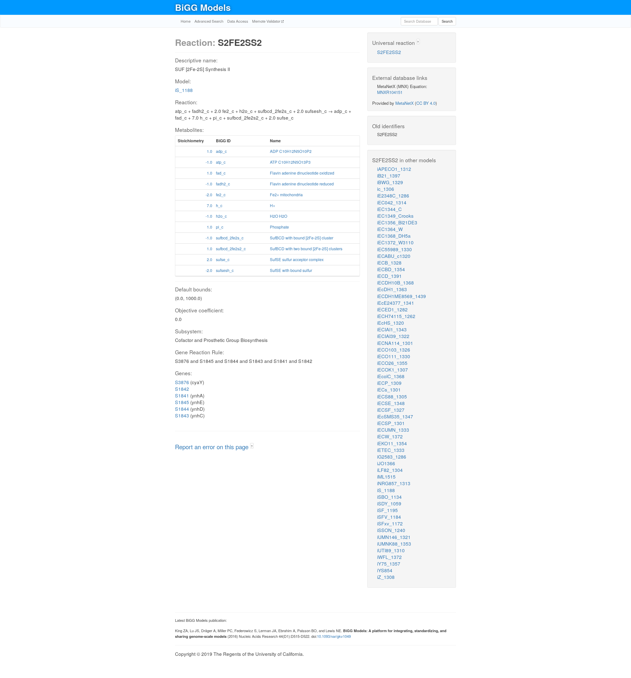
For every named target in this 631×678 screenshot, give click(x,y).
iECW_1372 (390, 436)
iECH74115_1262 (396, 316)
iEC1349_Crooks (395, 215)
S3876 (182, 382)
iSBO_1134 (389, 496)
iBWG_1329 (390, 182)
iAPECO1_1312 (394, 168)
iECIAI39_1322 (393, 336)
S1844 (182, 408)
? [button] (252, 446)
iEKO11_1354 (392, 443)
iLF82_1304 (390, 469)
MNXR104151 (390, 92)
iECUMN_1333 (393, 429)
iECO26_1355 (392, 362)
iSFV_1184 (389, 516)
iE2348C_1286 (393, 195)
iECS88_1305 (392, 396)
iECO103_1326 (393, 349)
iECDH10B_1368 (395, 282)
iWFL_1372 (389, 556)
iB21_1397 (388, 175)
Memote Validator (266, 21)
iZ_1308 (386, 576)
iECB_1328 (389, 262)
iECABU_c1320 (393, 255)
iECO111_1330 (393, 356)
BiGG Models (203, 7)
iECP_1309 (389, 382)
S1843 (182, 415)
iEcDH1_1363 (392, 289)
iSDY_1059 (389, 503)
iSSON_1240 (391, 530)
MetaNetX (404, 103)
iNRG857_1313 (393, 483)
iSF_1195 (387, 510)
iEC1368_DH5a (394, 235)
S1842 (182, 388)
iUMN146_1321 (394, 537)
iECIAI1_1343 (392, 329)
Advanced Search (208, 21)
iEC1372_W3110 (395, 242)
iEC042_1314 (391, 202)
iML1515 (386, 476)
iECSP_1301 (391, 423)
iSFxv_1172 (390, 523)
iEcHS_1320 (390, 322)
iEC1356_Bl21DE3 (397, 222)
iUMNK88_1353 (394, 543)
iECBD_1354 (391, 269)
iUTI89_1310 (391, 550)
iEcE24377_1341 (395, 302)
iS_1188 (184, 90)
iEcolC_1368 (390, 376)
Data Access (237, 21)
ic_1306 (385, 188)
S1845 (182, 402)
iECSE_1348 (391, 403)
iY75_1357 (388, 563)
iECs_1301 (389, 389)
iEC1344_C (389, 209)
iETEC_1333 (390, 449)
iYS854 (384, 570)
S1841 (182, 395)
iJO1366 (386, 463)
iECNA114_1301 (395, 342)
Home (186, 21)
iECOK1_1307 (392, 369)
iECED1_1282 (392, 309)
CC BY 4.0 (426, 103)
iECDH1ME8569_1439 (401, 296)
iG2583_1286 (391, 456)
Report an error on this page (212, 446)
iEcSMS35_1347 (395, 416)
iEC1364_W (390, 229)
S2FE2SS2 (389, 52)
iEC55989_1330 (394, 249)
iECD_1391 (389, 275)
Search (447, 21)
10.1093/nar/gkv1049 (334, 636)
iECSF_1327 (390, 409)
